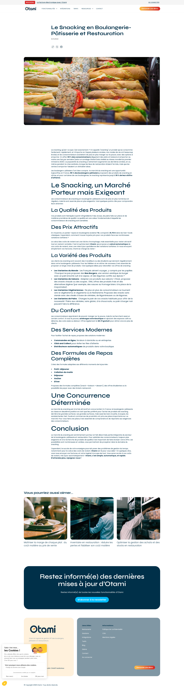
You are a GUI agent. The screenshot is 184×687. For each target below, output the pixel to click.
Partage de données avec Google (15, 667)
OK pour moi (39, 676)
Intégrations (65, 8)
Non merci (9, 676)
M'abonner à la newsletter (92, 599)
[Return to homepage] (30, 9)
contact (99, 8)
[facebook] (61, 47)
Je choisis (24, 676)
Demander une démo (150, 8)
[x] (57, 47)
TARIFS (76, 8)
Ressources (86, 8)
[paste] (53, 47)
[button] (4, 683)
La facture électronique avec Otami (52, 2)
